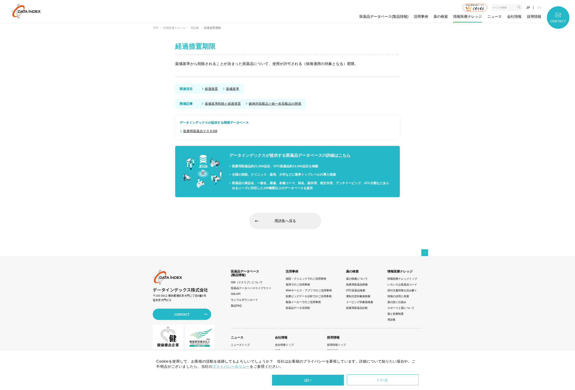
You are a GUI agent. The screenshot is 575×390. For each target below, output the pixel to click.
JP (528, 7)
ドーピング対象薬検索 (359, 302)
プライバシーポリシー (231, 366)
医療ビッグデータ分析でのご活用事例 (309, 296)
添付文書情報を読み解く (402, 290)
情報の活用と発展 (398, 296)
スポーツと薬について (400, 308)
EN (539, 7)
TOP (155, 27)
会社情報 (514, 16)
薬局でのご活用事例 (298, 284)
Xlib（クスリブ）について (247, 282)
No (383, 379)
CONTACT (182, 314)
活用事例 (421, 16)
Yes (308, 380)
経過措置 (211, 89)
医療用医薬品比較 (357, 308)
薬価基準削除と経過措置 (223, 103)
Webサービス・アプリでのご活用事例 (309, 290)
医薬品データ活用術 (298, 308)
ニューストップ (240, 344)
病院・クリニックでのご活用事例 (306, 278)
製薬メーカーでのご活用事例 (303, 302)
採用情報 (534, 16)
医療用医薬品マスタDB (200, 131)
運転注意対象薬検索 (358, 296)
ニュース (494, 16)
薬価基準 (232, 89)
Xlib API (235, 294)
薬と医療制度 (395, 313)
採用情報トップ (336, 344)
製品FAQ (236, 305)
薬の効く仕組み (396, 302)
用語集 (195, 27)
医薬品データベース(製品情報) (383, 16)
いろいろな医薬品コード (402, 284)
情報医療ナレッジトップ (402, 278)
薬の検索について (357, 278)
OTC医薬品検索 (355, 290)
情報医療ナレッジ (467, 16)
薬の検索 (440, 16)
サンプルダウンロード (244, 299)
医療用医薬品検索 (357, 284)
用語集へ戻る (285, 221)
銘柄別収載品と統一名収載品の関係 (275, 103)
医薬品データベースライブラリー (251, 288)
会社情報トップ (284, 344)
